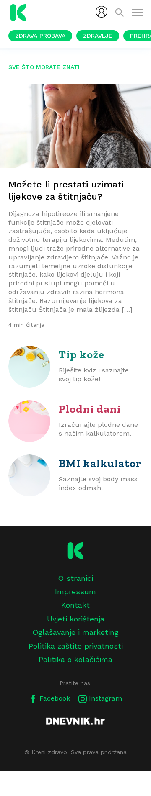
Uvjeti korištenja (75, 618)
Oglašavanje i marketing (75, 632)
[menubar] (101, 11)
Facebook (53, 698)
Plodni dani (90, 409)
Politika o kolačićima (75, 659)
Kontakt (75, 605)
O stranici (75, 578)
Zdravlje (97, 35)
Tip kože (81, 354)
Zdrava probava (40, 35)
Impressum (75, 591)
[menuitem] (101, 11)
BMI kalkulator (100, 463)
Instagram (104, 698)
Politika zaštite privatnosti (76, 646)
